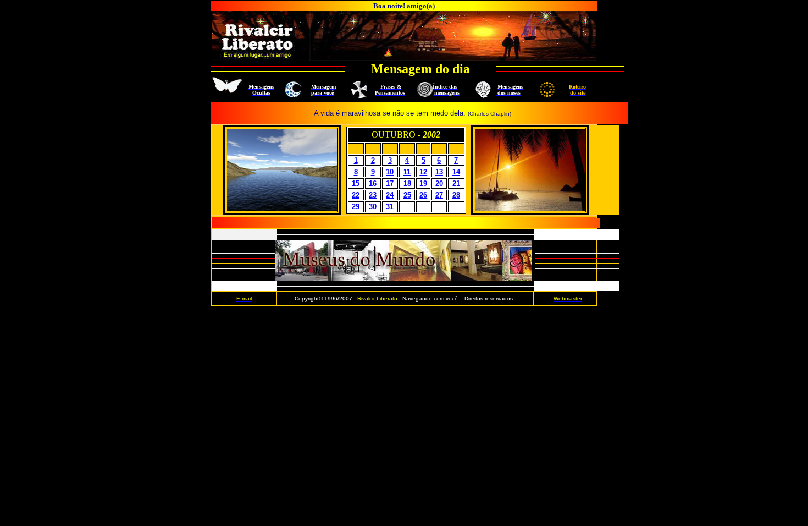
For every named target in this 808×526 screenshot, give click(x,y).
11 (407, 172)
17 (390, 183)
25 (407, 195)
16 (373, 183)
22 (355, 195)
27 (439, 195)
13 (439, 172)
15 (355, 183)
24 (390, 195)
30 (373, 206)
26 (423, 195)
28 (456, 195)
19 (423, 183)
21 (456, 183)
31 (390, 206)
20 (439, 183)
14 (456, 172)
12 (423, 172)
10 (390, 172)
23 (373, 195)
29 (355, 206)
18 (407, 183)
